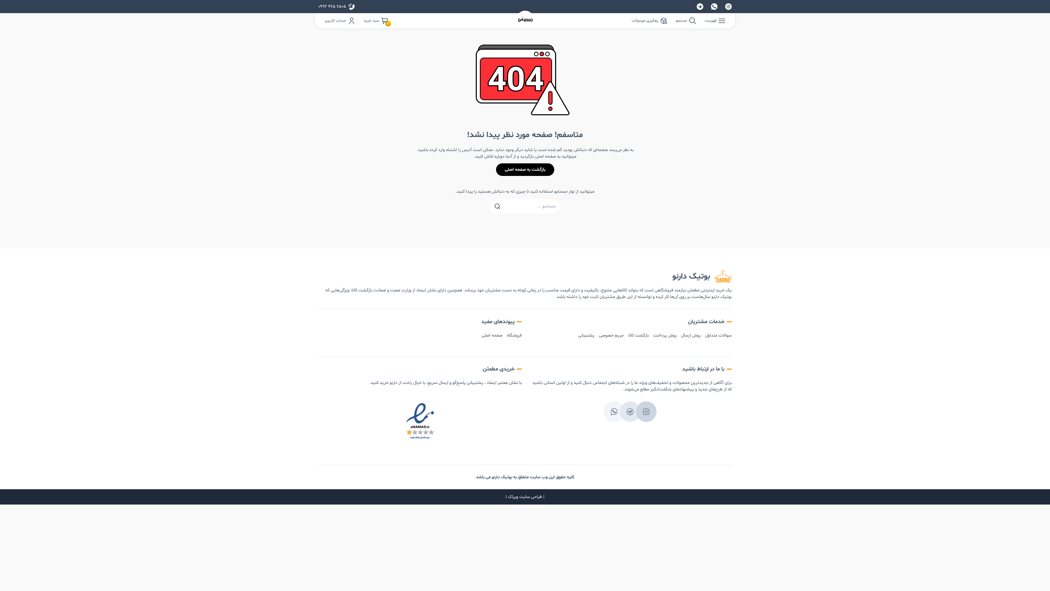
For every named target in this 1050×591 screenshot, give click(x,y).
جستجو (681, 20)
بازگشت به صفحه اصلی (525, 170)
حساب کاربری (335, 20)
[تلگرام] (700, 6)
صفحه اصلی (492, 335)
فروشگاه (514, 335)
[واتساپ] (714, 6)
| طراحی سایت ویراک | (525, 497)
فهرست (710, 20)
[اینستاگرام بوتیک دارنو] (728, 6)
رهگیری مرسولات (645, 20)
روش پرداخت (665, 335)
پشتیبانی (586, 335)
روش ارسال (691, 335)
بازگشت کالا (638, 335)
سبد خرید (376, 21)
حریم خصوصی (611, 335)
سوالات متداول (718, 335)
